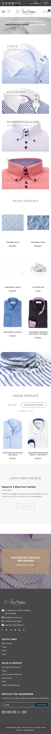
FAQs (4, 671)
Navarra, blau (38, 242)
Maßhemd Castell (12, 332)
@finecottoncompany (25, 565)
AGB (4, 681)
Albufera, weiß (13, 287)
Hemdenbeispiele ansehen (18, 125)
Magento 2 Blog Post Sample (19, 487)
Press (4, 650)
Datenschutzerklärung (12, 674)
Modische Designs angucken (19, 163)
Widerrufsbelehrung (11, 685)
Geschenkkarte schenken (25, 377)
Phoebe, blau (12, 242)
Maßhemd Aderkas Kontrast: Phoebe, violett (38, 333)
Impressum (7, 678)
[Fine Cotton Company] (25, 11)
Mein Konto (7, 643)
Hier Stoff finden (15, 50)
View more (25, 506)
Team (4, 647)
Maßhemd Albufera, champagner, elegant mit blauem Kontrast (38, 454)
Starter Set (38, 287)
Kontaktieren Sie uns (11, 667)
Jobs (4, 654)
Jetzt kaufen (12, 95)
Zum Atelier (25, 29)
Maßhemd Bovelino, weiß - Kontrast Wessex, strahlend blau (13, 454)
